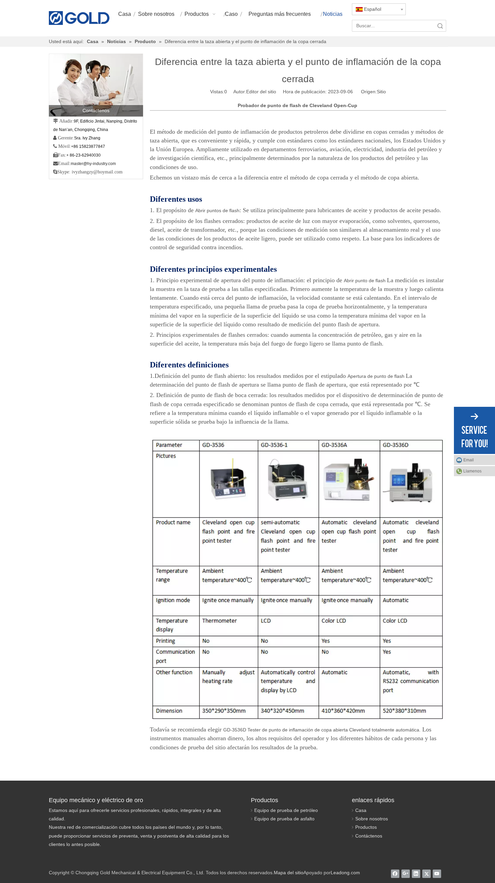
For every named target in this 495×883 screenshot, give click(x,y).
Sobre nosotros (371, 818)
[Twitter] (426, 873)
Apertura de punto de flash (377, 376)
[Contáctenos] (96, 85)
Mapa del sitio (288, 872)
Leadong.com (345, 872)
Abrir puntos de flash (217, 210)
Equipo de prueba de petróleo (286, 810)
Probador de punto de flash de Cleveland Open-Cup (297, 105)
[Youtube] (437, 873)
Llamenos (472, 471)
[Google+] (405, 873)
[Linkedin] (416, 873)
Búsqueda (440, 25)
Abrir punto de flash (365, 280)
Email (468, 460)
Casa (360, 810)
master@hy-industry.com (93, 163)
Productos (366, 827)
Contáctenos (368, 836)
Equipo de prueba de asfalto (284, 818)
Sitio (381, 91)
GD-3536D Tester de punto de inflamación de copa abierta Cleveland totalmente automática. (322, 729)
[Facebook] (395, 873)
